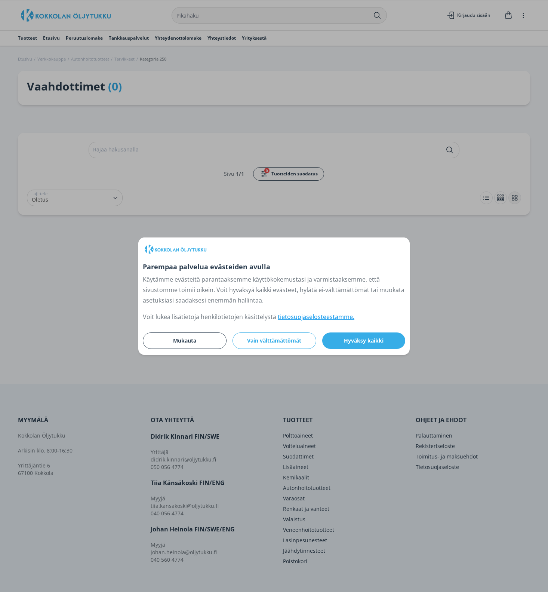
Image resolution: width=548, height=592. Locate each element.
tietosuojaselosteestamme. (316, 317)
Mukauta (184, 340)
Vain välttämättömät (274, 340)
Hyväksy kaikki (364, 340)
